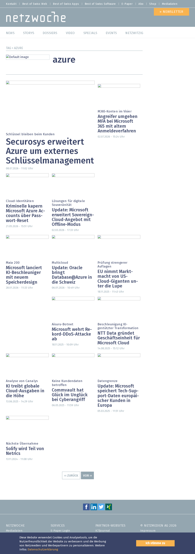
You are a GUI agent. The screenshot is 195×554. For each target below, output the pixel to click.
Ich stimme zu (155, 543)
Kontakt (11, 4)
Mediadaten (169, 4)
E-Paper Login (60, 530)
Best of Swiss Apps (66, 4)
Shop (152, 4)
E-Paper (127, 4)
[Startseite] (36, 18)
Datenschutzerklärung (43, 549)
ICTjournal (102, 530)
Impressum (148, 530)
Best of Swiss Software (100, 4)
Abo (141, 4)
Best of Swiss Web (34, 4)
